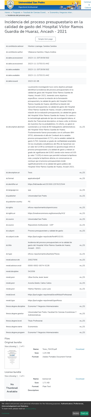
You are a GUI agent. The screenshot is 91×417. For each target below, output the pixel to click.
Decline (76, 413)
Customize (5, 413)
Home (7, 12)
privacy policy (30, 408)
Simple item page (45, 39)
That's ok (84, 413)
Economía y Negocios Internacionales (61, 12)
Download (80, 349)
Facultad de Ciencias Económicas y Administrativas (35, 12)
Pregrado (16, 12)
